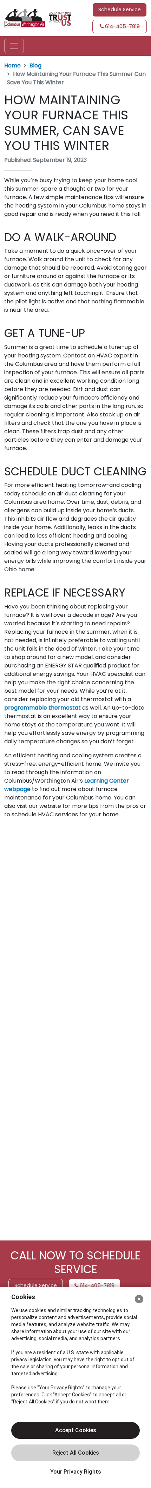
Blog (35, 65)
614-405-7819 (122, 26)
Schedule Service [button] (119, 9)
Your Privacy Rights (75, 1471)
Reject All (75, 1452)
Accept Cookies (75, 1430)
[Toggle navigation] (14, 46)
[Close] (139, 1299)
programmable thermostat (42, 708)
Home (12, 65)
